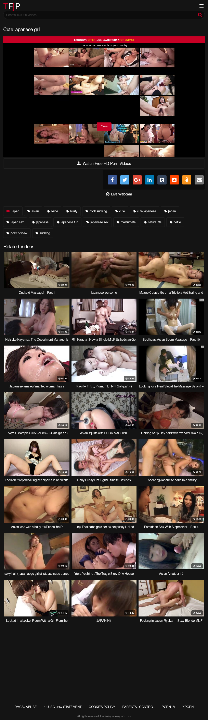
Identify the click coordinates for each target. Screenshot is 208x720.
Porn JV (168, 706)
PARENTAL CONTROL (138, 706)
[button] (6, 6)
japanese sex (99, 222)
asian (35, 211)
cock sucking (98, 211)
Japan (14, 211)
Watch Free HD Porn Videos (106, 163)
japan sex (17, 222)
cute (121, 211)
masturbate (128, 222)
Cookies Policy (102, 706)
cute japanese (146, 211)
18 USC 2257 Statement (63, 706)
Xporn (188, 706)
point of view (18, 233)
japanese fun (69, 222)
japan (172, 211)
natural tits (154, 222)
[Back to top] (197, 707)
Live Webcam (121, 193)
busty (73, 211)
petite (177, 222)
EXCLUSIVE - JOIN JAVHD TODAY (104, 40)
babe (54, 211)
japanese (42, 222)
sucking (44, 233)
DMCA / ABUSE (25, 706)
